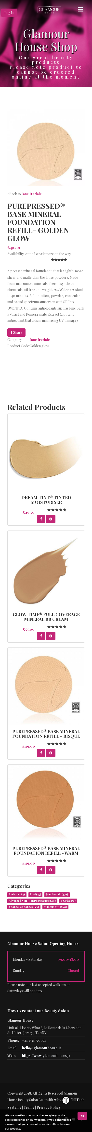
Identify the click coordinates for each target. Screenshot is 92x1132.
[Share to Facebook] (41, 519)
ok (82, 1115)
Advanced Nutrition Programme (32, 900)
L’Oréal (68, 900)
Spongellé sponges (24, 907)
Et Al (35, 894)
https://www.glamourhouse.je (46, 1055)
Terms (29, 1107)
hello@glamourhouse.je (42, 1048)
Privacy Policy (49, 1107)
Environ (17, 894)
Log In (9, 12)
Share (17, 332)
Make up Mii (55, 907)
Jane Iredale (32, 194)
